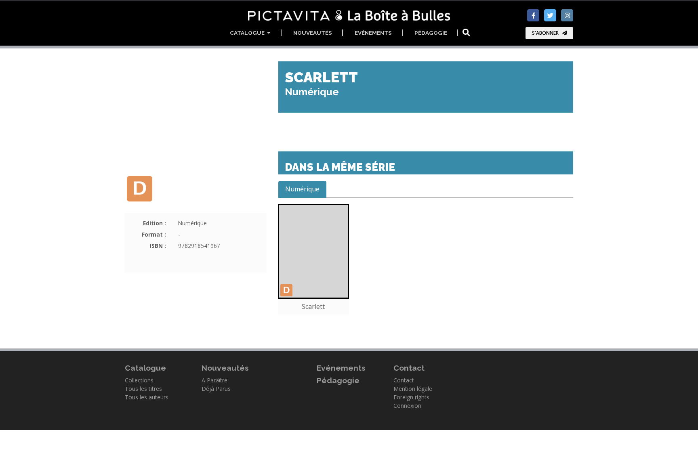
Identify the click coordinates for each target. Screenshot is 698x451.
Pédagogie (430, 32)
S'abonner (545, 32)
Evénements (373, 32)
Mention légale (412, 388)
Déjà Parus (216, 388)
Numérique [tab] (302, 189)
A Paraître (214, 380)
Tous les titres (143, 388)
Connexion (407, 405)
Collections (139, 380)
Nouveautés (312, 32)
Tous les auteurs (146, 397)
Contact (403, 380)
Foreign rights (411, 397)
